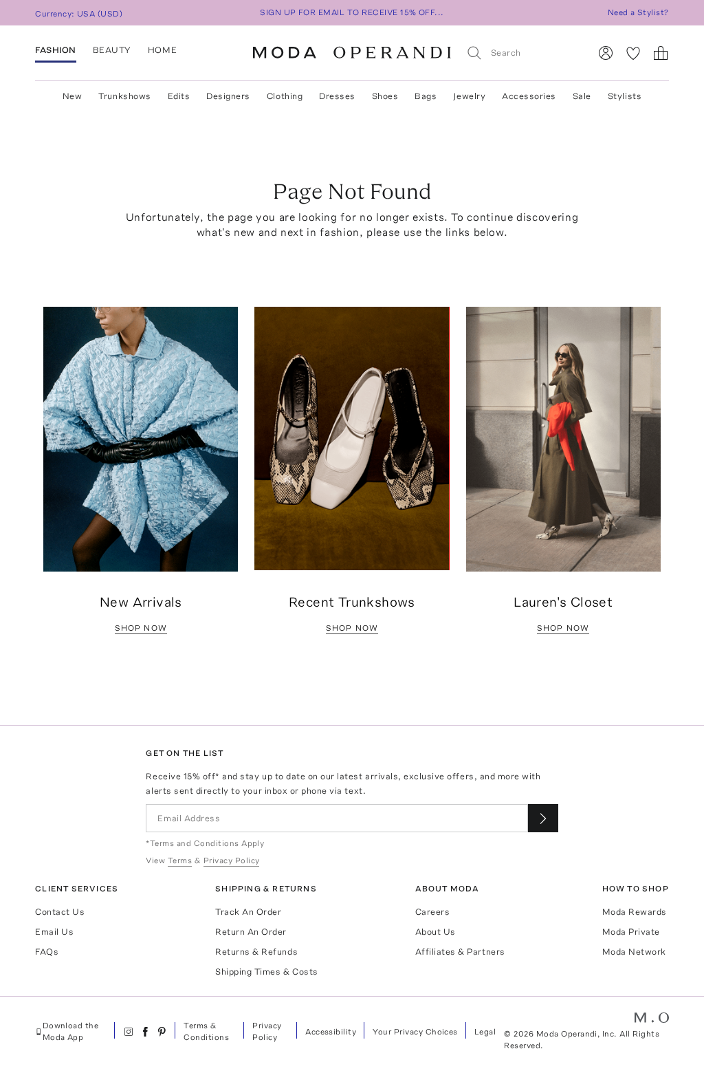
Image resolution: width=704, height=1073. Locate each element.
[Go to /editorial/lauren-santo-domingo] (563, 439)
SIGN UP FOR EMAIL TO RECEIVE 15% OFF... (352, 12)
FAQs (46, 951)
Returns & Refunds (256, 951)
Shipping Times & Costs (266, 971)
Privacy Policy (266, 1031)
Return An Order (251, 931)
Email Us (54, 931)
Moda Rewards (634, 912)
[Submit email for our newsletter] (543, 818)
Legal (485, 1032)
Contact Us (60, 912)
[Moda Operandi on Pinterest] (161, 1031)
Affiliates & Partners (460, 951)
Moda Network (634, 951)
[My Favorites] (633, 53)
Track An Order (248, 912)
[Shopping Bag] (660, 53)
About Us (435, 931)
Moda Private (631, 931)
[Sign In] (605, 53)
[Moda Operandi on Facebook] (145, 1031)
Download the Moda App (71, 1031)
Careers (432, 912)
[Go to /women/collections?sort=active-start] (351, 438)
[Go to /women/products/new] (140, 439)
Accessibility (330, 1032)
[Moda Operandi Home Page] (352, 52)
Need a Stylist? (638, 12)
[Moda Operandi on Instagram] (128, 1031)
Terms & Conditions (206, 1031)
